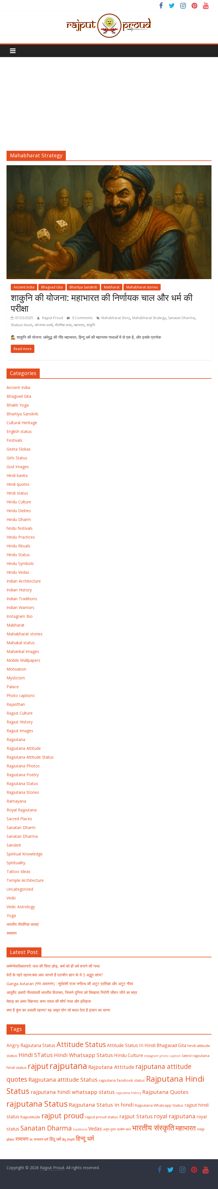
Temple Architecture (25, 880)
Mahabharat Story (115, 317)
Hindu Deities (19, 510)
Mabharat (112, 287)
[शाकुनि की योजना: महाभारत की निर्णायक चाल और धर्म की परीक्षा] (109, 169)
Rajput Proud (53, 317)
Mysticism (16, 678)
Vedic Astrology (21, 906)
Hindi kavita (17, 475)
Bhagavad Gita (171, 1045)
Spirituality (16, 862)
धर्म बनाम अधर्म (44, 325)
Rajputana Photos (23, 766)
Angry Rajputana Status (31, 1045)
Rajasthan (16, 704)
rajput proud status (101, 1116)
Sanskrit (14, 845)
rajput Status (136, 1116)
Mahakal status (21, 642)
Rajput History (20, 722)
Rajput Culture (20, 713)
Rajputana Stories (23, 792)
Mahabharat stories (142, 287)
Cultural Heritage (22, 422)
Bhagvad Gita (52, 287)
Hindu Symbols (20, 563)
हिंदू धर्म (55, 1139)
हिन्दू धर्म (85, 1138)
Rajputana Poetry (23, 774)
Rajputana (16, 739)
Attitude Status (81, 1044)
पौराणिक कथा (63, 325)
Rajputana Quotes (165, 1092)
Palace (13, 686)
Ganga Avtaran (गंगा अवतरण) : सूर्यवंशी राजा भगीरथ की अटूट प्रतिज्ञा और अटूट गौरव (70, 983)
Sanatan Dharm (21, 827)
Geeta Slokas (19, 449)
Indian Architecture (24, 581)
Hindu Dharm (19, 519)
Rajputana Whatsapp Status (159, 1105)
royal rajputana (174, 1116)
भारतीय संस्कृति (153, 1128)
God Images (18, 466)
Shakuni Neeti (21, 325)
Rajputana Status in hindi (101, 1104)
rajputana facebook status (122, 1080)
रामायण (12, 933)
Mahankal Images (23, 651)
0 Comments (82, 317)
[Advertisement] (109, 99)
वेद (31, 1140)
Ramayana (16, 801)
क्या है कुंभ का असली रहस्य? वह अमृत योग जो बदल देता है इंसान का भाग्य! (58, 1010)
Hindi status (17, 493)
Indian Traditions (22, 598)
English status (19, 431)
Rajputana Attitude (24, 748)
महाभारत (79, 325)
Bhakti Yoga (18, 405)
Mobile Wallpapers (23, 660)
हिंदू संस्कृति (68, 1140)
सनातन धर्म (41, 1139)
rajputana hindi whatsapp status (73, 1092)
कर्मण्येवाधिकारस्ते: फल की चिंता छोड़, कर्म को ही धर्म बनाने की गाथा (53, 966)
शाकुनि (91, 325)
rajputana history (128, 1093)
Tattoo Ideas (18, 871)
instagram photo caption (162, 1056)
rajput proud (62, 1115)
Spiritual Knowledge (25, 854)
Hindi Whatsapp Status (83, 1055)
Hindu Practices (21, 537)
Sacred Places (19, 818)
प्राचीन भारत (124, 1129)
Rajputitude (30, 1116)
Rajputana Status (22, 783)
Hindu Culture (19, 502)
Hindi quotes (18, 484)
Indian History (19, 590)
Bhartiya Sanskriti (83, 287)
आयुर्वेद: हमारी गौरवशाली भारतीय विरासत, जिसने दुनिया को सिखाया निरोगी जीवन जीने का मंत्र (72, 992)
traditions (80, 1129)
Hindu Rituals (18, 546)
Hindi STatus (35, 1055)
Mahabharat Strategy (149, 317)
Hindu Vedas (18, 572)
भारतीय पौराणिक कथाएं (23, 924)
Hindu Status (18, 554)
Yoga (11, 915)
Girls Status (17, 457)
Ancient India (24, 287)
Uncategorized (20, 889)
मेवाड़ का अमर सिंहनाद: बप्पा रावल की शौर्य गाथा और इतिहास (49, 1001)
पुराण (113, 1129)
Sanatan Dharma (181, 317)
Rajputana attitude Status (63, 1079)
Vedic (11, 898)
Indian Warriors (20, 607)
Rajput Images (20, 730)
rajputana (68, 1065)
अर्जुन (106, 1129)
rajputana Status (37, 1103)
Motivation (16, 669)
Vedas (95, 1128)
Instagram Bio (20, 616)
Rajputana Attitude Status (30, 757)
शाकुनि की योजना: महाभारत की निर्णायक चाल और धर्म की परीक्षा (101, 302)
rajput (38, 1066)
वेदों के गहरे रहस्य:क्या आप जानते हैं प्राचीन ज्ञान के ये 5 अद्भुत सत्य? (55, 974)
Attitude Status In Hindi (131, 1045)
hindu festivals (20, 528)
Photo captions (21, 695)
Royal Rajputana (22, 810)
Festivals (14, 440)
